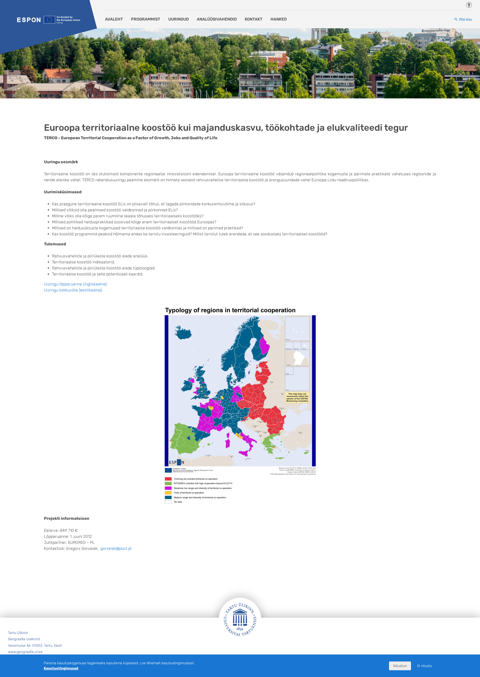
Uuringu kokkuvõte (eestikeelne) (73, 290)
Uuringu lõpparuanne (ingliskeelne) (75, 284)
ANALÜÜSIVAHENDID (217, 19)
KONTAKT (253, 19)
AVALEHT (114, 19)
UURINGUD (178, 19)
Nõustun (400, 666)
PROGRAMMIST (145, 19)
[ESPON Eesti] (48, 19)
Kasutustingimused (61, 668)
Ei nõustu (424, 666)
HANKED (278, 19)
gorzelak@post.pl (116, 548)
